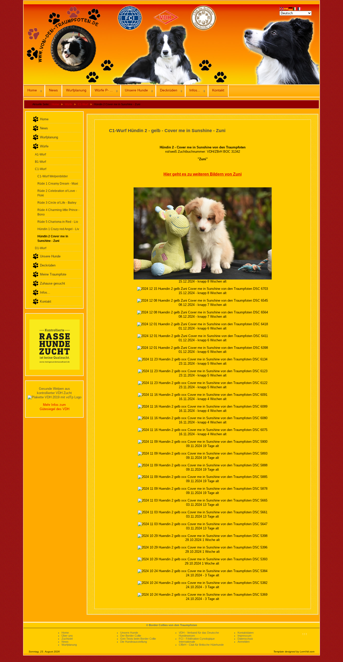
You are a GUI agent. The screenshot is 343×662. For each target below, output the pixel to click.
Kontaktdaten (246, 632)
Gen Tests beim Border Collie (138, 638)
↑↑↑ (304, 634)
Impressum (244, 635)
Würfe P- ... (104, 90)
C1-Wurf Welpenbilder (52, 176)
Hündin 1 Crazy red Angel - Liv (58, 229)
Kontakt (218, 90)
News (53, 90)
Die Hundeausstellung (133, 641)
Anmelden (244, 641)
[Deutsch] (291, 8)
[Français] (300, 8)
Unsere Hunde (136, 90)
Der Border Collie (130, 635)
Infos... (194, 90)
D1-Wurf (40, 248)
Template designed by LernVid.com (293, 651)
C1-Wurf (40, 169)
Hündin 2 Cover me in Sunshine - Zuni (52, 238)
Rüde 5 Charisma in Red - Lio (57, 221)
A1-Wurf (40, 154)
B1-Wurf (40, 161)
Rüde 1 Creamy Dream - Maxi (57, 183)
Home (32, 90)
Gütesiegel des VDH (54, 409)
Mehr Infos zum (54, 405)
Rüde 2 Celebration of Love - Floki (57, 193)
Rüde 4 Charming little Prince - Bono (58, 212)
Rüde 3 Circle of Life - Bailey (56, 202)
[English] (281, 8)
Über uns (67, 635)
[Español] (286, 8)
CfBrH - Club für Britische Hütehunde (201, 644)
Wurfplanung (76, 90)
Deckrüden (168, 90)
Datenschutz (245, 638)
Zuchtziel (67, 638)
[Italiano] (295, 8)
